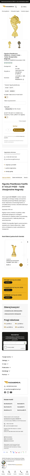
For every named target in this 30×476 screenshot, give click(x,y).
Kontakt (9, 474)
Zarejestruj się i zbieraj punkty (13, 311)
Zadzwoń (21, 474)
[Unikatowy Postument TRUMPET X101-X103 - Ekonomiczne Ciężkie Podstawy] (14, 249)
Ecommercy (19, 464)
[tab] (7, 178)
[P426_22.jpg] (19, 44)
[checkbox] (6, 97)
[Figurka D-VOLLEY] (10, 44)
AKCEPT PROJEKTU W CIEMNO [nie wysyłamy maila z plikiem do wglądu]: (14, 113)
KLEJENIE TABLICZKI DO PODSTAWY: (13, 94)
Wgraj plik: (7, 107)
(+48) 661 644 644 (11, 157)
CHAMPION (12, 60)
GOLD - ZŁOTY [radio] (9, 87)
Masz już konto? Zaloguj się (13, 314)
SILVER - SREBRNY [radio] (10, 91)
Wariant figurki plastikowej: (12, 85)
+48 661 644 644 (11, 386)
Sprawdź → (8, 282)
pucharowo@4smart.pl (13, 159)
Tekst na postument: (10, 101)
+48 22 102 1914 (9, 423)
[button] (23, 7)
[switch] (3, 467)
